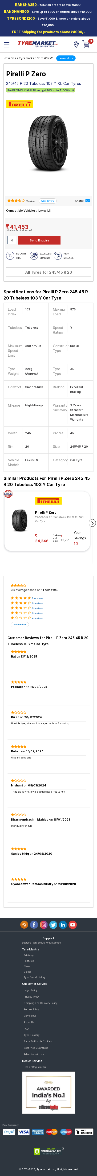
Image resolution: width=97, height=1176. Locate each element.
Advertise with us (34, 1054)
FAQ (26, 1028)
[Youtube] (73, 925)
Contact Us (30, 1015)
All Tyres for (48, 272)
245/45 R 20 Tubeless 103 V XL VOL (60, 517)
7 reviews (37, 598)
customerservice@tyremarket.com (41, 942)
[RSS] (24, 925)
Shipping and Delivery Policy (40, 1003)
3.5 (13, 590)
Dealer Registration (35, 1067)
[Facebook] (34, 925)
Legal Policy (30, 990)
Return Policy (31, 1009)
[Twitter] (53, 925)
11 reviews (30, 201)
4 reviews (37, 618)
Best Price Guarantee (36, 1047)
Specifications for (46, 294)
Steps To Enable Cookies (38, 1041)
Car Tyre (40, 521)
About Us (29, 1022)
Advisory (29, 955)
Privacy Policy (32, 996)
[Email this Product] (87, 201)
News (27, 966)
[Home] (38, 44)
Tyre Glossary (32, 1035)
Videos (27, 971)
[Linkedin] (63, 925)
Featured (29, 960)
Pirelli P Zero (46, 512)
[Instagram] (44, 925)
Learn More (66, 58)
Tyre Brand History (34, 977)
